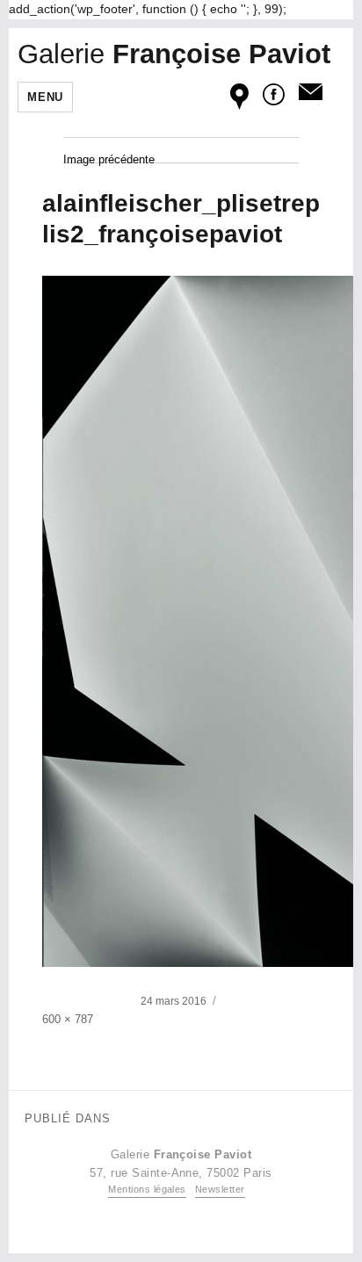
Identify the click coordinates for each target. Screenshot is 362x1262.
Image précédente (109, 159)
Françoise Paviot (174, 54)
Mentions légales (147, 1189)
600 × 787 (67, 1019)
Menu (44, 97)
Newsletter (220, 1189)
